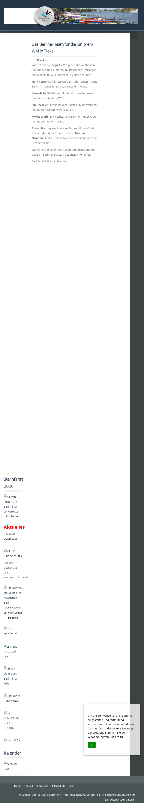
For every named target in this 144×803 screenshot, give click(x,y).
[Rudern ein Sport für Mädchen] (13, 595)
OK (91, 745)
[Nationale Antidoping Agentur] (12, 740)
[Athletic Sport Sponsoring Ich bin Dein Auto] (13, 656)
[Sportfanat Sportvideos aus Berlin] (13, 631)
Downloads (11, 538)
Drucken (42, 60)
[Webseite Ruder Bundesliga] (13, 701)
